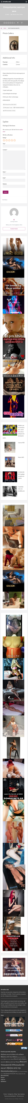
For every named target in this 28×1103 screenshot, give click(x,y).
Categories (11, 1094)
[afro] (14, 625)
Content (5, 149)
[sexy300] (13, 708)
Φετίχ (17, 1073)
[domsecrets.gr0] (13, 788)
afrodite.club (7, 1)
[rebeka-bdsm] (13, 810)
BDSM (15, 1071)
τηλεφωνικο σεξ (21, 1073)
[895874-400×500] (13, 903)
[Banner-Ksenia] (13, 853)
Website (5, 184)
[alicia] (13, 747)
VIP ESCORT (12, 1073)
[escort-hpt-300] (13, 537)
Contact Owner (14, 228)
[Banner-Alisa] (13, 647)
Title (4, 143)
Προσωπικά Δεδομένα (10, 1096)
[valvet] (13, 368)
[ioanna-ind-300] (13, 726)
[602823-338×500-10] (14, 877)
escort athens (24, 1071)
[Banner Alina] (13, 832)
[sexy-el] (13, 768)
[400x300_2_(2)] (13, 942)
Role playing (6, 1073)
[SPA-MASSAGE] (13, 515)
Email (4, 178)
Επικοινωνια (20, 1096)
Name (4, 172)
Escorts (2, 1073)
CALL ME (19, 1071)
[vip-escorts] (13, 266)
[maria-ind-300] (13, 668)
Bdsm (8, 14)
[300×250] (13, 247)
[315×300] (14, 348)
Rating (5, 137)
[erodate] (14, 386)
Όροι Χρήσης (21, 1094)
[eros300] (13, 406)
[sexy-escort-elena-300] (13, 600)
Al (14, 219)
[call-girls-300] (13, 325)
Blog (15, 1094)
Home (5, 1094)
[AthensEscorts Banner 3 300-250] (13, 286)
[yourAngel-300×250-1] (13, 304)
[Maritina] (13, 559)
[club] (13, 690)
